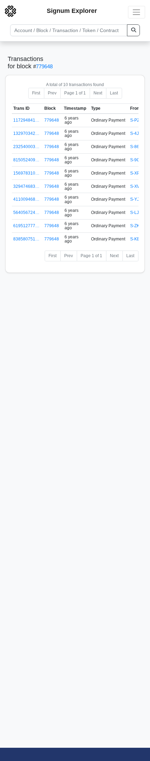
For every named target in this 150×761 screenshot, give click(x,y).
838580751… (26, 239)
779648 (44, 66)
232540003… (26, 146)
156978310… (26, 173)
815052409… (26, 159)
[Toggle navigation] (136, 12)
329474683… (26, 186)
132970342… (26, 133)
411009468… (26, 199)
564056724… (26, 212)
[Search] (133, 30)
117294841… (26, 120)
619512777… (26, 225)
